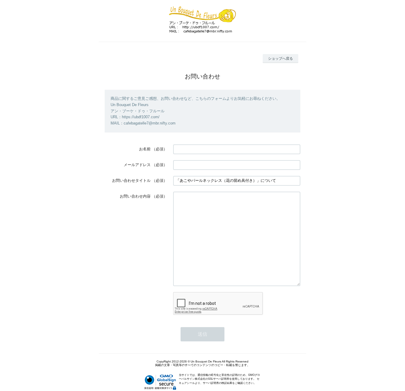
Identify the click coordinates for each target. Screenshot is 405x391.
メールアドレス (137, 165)
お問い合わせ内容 (135, 196)
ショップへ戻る (280, 58)
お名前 (145, 149)
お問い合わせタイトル (131, 180)
